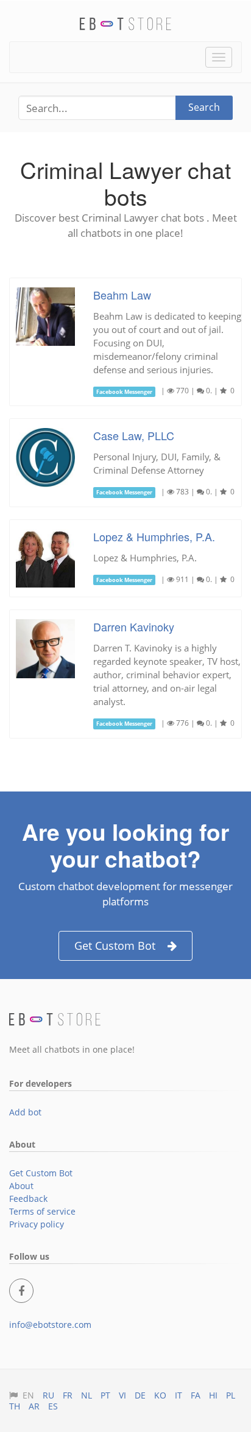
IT (178, 1395)
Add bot (25, 1112)
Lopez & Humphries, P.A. (154, 536)
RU (48, 1395)
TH (14, 1406)
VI (122, 1395)
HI (213, 1395)
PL (230, 1395)
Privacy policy (36, 1224)
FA (195, 1395)
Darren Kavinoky (133, 626)
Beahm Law (122, 295)
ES (53, 1406)
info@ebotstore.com (50, 1324)
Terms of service (42, 1211)
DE (140, 1395)
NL (86, 1395)
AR (34, 1406)
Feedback (28, 1198)
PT (105, 1395)
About (21, 1186)
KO (160, 1395)
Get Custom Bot (114, 945)
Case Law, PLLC (133, 435)
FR (67, 1395)
